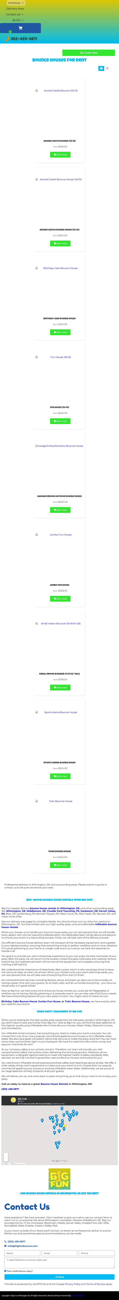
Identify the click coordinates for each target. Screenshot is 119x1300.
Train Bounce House (59, 852)
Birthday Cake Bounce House (59, 319)
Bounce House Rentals (54, 1084)
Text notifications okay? (20, 1271)
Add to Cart (61, 154)
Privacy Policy (73, 1284)
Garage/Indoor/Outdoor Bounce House (59, 496)
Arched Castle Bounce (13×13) (60, 141)
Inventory (14, 2)
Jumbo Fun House (59, 585)
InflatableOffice (77, 1296)
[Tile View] (101, 68)
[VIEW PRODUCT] (59, 84)
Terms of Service (95, 1284)
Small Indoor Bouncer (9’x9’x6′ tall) (59, 674)
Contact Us (13, 14)
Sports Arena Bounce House (59, 763)
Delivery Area (15, 8)
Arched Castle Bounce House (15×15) (59, 230)
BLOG (16, 20)
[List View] (107, 68)
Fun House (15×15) (59, 407)
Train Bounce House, (78, 1001)
